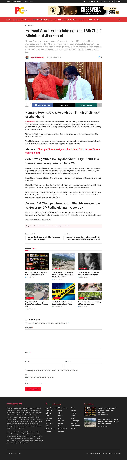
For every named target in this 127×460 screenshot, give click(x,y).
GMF (59, 413)
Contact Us (117, 453)
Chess (48, 421)
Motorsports (62, 428)
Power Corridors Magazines (14, 1)
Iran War (61, 423)
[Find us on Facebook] (84, 1)
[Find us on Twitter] (87, 1)
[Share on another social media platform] (99, 105)
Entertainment (70, 20)
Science (73, 413)
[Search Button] (119, 19)
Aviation (48, 413)
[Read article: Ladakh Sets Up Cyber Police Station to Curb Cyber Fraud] (63, 291)
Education (49, 431)
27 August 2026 (57, 306)
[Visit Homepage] (21, 10)
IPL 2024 (61, 421)
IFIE (59, 418)
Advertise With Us (96, 453)
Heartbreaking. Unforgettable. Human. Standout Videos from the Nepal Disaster (63, 274)
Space (73, 415)
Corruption (49, 423)
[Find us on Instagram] (89, 1)
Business (25, 20)
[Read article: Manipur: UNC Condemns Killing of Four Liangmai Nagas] (90, 291)
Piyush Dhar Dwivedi (37, 57)
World (96, 20)
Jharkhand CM (45, 219)
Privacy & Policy (107, 453)
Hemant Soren (30, 122)
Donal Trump (50, 428)
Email (27, 361)
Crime (82, 298)
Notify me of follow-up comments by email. (39, 377)
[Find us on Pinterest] (97, 1)
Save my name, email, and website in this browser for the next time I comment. (52, 370)
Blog (47, 415)
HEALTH (61, 415)
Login (118, 1)
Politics (16, 20)
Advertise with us (28, 1)
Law (59, 426)
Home (27, 25)
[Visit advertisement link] (84, 10)
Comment (29, 328)
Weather (73, 423)
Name (28, 352)
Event (90, 20)
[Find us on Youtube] (92, 1)
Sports (81, 20)
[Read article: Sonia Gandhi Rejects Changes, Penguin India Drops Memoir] (90, 261)
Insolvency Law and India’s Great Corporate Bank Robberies (107, 410)
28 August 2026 (30, 277)
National (32, 25)
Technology (75, 421)
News (9, 20)
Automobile (58, 20)
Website (67, 361)
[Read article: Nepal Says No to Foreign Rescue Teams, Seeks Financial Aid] (37, 291)
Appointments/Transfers (41, 20)
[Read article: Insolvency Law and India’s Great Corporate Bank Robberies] (37, 261)
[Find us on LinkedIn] (94, 1)
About (88, 453)
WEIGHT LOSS (75, 426)
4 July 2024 (50, 57)
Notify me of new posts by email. (36, 384)
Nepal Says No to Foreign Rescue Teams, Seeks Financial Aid (36, 304)
